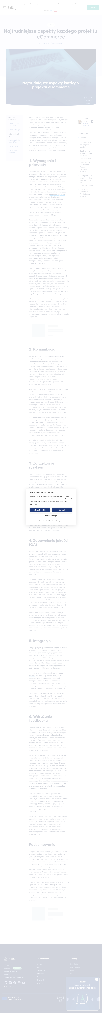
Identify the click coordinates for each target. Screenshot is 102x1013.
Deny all (62, 510)
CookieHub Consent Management (54, 520)
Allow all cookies (40, 510)
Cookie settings (51, 516)
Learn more (33, 504)
